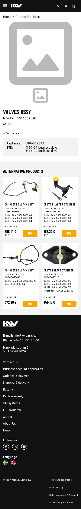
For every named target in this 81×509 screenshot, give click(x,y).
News (7, 430)
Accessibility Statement (61, 502)
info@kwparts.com (26, 335)
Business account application (23, 369)
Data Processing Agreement (63, 494)
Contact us (10, 362)
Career (7, 417)
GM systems (11, 403)
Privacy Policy (56, 487)
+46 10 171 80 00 (26, 340)
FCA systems (12, 410)
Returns (8, 389)
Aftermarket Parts (27, 17)
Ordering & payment (17, 376)
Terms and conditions (60, 479)
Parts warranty (13, 396)
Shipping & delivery (16, 382)
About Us (9, 423)
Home (7, 17)
